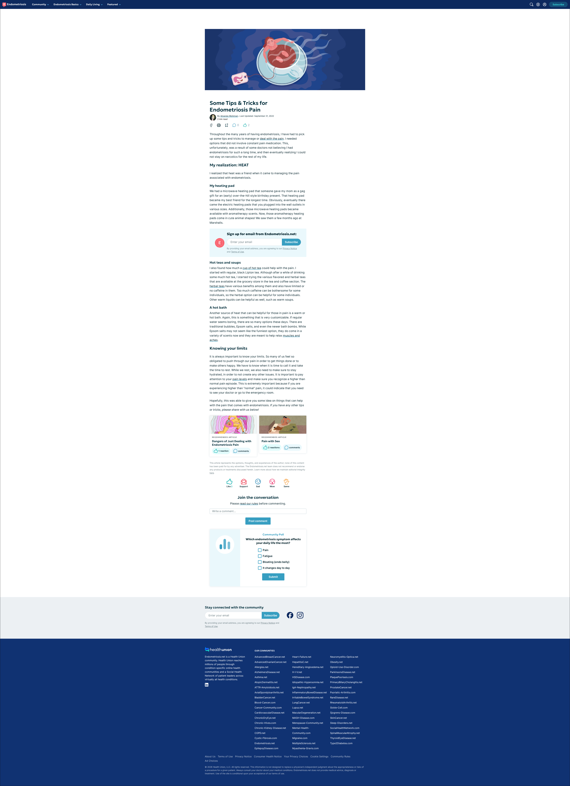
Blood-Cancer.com (265, 702)
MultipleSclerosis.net (303, 743)
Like (228, 483)
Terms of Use (237, 251)
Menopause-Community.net (307, 722)
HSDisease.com (301, 677)
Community (39, 4)
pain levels (239, 379)
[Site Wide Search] (531, 4)
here (212, 473)
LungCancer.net (301, 702)
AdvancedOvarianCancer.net (270, 661)
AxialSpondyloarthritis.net (269, 692)
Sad (256, 483)
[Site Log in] (544, 4)
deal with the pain (272, 138)
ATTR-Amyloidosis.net (267, 687)
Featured (112, 4)
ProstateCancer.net (341, 687)
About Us (210, 756)
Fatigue (268, 556)
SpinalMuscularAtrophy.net (345, 732)
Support (243, 483)
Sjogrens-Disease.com (342, 712)
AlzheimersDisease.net (267, 672)
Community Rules (340, 756)
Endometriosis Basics (66, 4)
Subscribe (291, 242)
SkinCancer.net (338, 717)
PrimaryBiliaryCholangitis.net (346, 682)
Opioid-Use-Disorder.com (344, 667)
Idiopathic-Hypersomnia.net (307, 682)
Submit (273, 576)
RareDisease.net (339, 697)
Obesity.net (336, 661)
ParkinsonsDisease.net (342, 672)
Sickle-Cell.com (339, 707)
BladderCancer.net (265, 697)
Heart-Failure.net (301, 656)
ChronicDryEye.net (265, 717)
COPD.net (260, 732)
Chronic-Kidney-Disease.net (270, 727)
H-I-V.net (297, 672)
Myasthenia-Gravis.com (305, 748)
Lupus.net (297, 707)
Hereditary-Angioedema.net (307, 667)
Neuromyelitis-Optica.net (344, 656)
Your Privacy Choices (296, 756)
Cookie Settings (319, 756)
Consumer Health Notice (268, 756)
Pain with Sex (271, 441)
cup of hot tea (252, 268)
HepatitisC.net (300, 661)
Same (285, 483)
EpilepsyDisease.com (266, 748)
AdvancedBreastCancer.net (270, 656)
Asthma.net (261, 677)
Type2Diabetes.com (341, 743)
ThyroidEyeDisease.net (343, 738)
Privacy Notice (540, 771)
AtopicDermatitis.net (266, 682)
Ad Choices (211, 760)
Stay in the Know (491, 749)
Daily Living (93, 4)
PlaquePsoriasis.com (341, 677)
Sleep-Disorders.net (341, 722)
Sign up (553, 763)
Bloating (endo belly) (276, 562)
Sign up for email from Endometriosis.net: (262, 234)
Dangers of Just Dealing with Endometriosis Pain (231, 442)
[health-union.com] (218, 650)
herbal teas (217, 286)
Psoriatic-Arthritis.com (343, 692)
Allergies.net (261, 667)
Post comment (258, 521)
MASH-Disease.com (303, 717)
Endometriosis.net (265, 743)
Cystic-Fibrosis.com (266, 738)
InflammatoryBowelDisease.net (309, 692)
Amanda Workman (229, 116)
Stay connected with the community (234, 607)
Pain (265, 550)
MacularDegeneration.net (306, 712)
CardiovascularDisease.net (269, 712)
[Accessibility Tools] (538, 4)
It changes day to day (276, 567)
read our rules (249, 503)
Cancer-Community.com (268, 707)
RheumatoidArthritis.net (343, 702)
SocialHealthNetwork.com (344, 727)
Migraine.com (299, 738)
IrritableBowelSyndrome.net (307, 697)
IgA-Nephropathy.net (304, 687)
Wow (270, 483)
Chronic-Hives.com (265, 722)
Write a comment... (224, 511)
